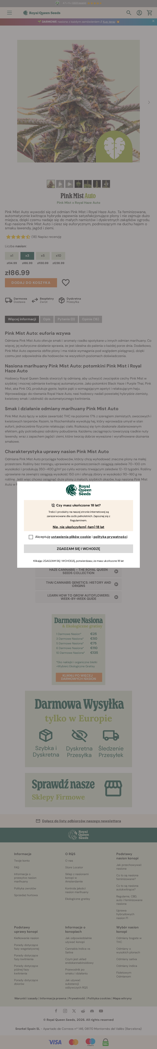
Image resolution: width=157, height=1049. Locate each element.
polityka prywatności (110, 537)
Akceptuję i (81, 537)
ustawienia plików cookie (71, 537)
